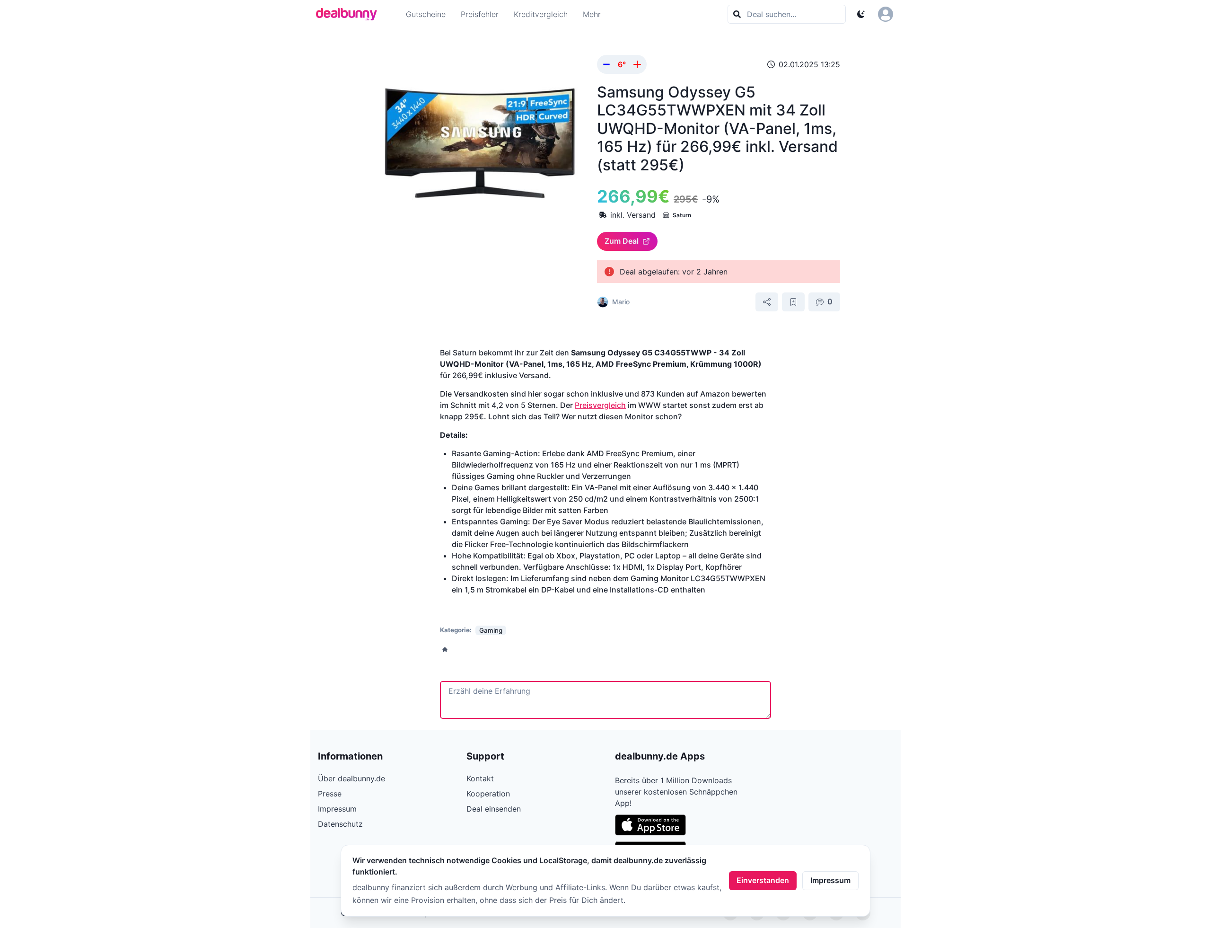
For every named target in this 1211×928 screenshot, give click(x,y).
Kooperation (488, 793)
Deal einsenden (493, 808)
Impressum (830, 880)
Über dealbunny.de (351, 778)
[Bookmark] (793, 301)
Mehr (592, 14)
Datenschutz (340, 824)
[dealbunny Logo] (349, 14)
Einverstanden (763, 880)
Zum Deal (622, 241)
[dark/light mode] (860, 14)
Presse (330, 793)
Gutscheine (426, 14)
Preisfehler (480, 14)
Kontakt (480, 778)
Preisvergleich (600, 405)
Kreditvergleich (541, 14)
